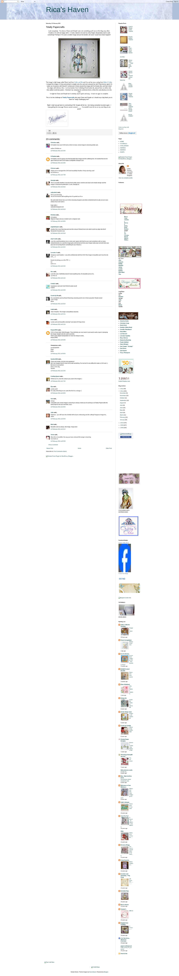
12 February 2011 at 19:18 (58, 233)
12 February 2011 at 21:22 (58, 278)
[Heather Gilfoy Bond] (125, 572)
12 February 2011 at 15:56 (58, 163)
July (121, 405)
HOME (122, 141)
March (122, 415)
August (122, 403)
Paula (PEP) (54, 330)
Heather (126, 229)
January (122, 420)
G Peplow (53, 156)
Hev (52, 271)
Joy (125, 233)
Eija (52, 386)
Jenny (120, 267)
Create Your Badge (123, 573)
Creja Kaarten (125, 860)
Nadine (121, 270)
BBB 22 (131, 910)
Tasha (52, 434)
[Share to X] (52, 133)
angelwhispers (55, 227)
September (123, 400)
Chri (125, 218)
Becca (126, 216)
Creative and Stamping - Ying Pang (125, 875)
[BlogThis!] (50, 133)
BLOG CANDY (131, 115)
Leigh (52, 309)
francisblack (92, 972)
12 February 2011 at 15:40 (58, 150)
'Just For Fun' (125, 816)
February (122, 417)
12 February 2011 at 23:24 (58, 304)
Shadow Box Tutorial (131, 95)
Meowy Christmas (131, 643)
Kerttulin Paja (125, 891)
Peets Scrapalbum (126, 640)
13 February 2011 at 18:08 (58, 393)
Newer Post (50, 448)
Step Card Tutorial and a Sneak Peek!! (131, 107)
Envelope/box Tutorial (131, 38)
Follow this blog (126, 436)
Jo (124, 232)
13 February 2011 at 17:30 (58, 381)
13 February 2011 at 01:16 (58, 324)
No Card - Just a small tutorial (130, 50)
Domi (125, 227)
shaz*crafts (54, 239)
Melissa (126, 240)
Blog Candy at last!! (130, 85)
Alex (120, 260)
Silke (122, 831)
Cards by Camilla (126, 725)
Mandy (126, 237)
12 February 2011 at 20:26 (58, 266)
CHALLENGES (124, 146)
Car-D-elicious (125, 654)
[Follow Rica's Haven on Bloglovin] (127, 134)
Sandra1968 (54, 359)
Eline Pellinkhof (125, 684)
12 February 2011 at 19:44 (58, 247)
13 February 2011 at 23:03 (58, 419)
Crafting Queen (55, 376)
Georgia (53, 180)
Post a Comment (53, 444)
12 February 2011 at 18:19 (58, 209)
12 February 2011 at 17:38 (58, 175)
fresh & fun (124, 953)
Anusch (121, 262)
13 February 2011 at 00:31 (58, 314)
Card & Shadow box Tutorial (131, 29)
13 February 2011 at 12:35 (58, 371)
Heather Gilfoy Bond (124, 542)
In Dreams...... (131, 928)
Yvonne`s (123, 909)
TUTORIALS (123, 143)
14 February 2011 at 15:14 (58, 429)
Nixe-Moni (121, 272)
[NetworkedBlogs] (125, 434)
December (123, 393)
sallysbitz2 (54, 192)
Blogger (106, 972)
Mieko (120, 305)
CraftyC (53, 283)
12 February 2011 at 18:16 (58, 187)
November (123, 395)
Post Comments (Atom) (60, 451)
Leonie (120, 269)
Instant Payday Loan (124, 381)
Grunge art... (124, 771)
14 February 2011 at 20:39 (58, 441)
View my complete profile (126, 178)
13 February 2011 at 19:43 (58, 407)
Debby (126, 226)
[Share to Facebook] (54, 133)
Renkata (53, 215)
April (121, 412)
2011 (122, 391)
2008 (122, 427)
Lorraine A (54, 252)
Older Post (109, 448)
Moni (52, 424)
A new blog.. (124, 941)
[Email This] (48, 133)
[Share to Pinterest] (56, 133)
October (122, 398)
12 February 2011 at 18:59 (58, 221)
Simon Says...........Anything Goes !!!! (131, 64)
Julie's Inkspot (125, 802)
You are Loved (130, 759)
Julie (52, 412)
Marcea (126, 238)
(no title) (122, 57)
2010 (122, 423)
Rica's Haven (67, 9)
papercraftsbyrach (126, 946)
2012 (122, 388)
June (121, 407)
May (121, 410)
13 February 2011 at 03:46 (58, 340)
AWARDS (123, 148)
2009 (122, 425)
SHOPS (122, 152)
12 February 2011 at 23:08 (58, 290)
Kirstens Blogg (125, 845)
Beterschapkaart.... (131, 863)
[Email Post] (49, 130)
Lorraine (126, 235)
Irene (52, 319)
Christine (53, 142)
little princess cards (126, 770)
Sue (52, 398)
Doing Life (124, 698)
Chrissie (53, 168)
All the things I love (126, 712)
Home (79, 448)
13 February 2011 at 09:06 (58, 353)
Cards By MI (54, 295)
